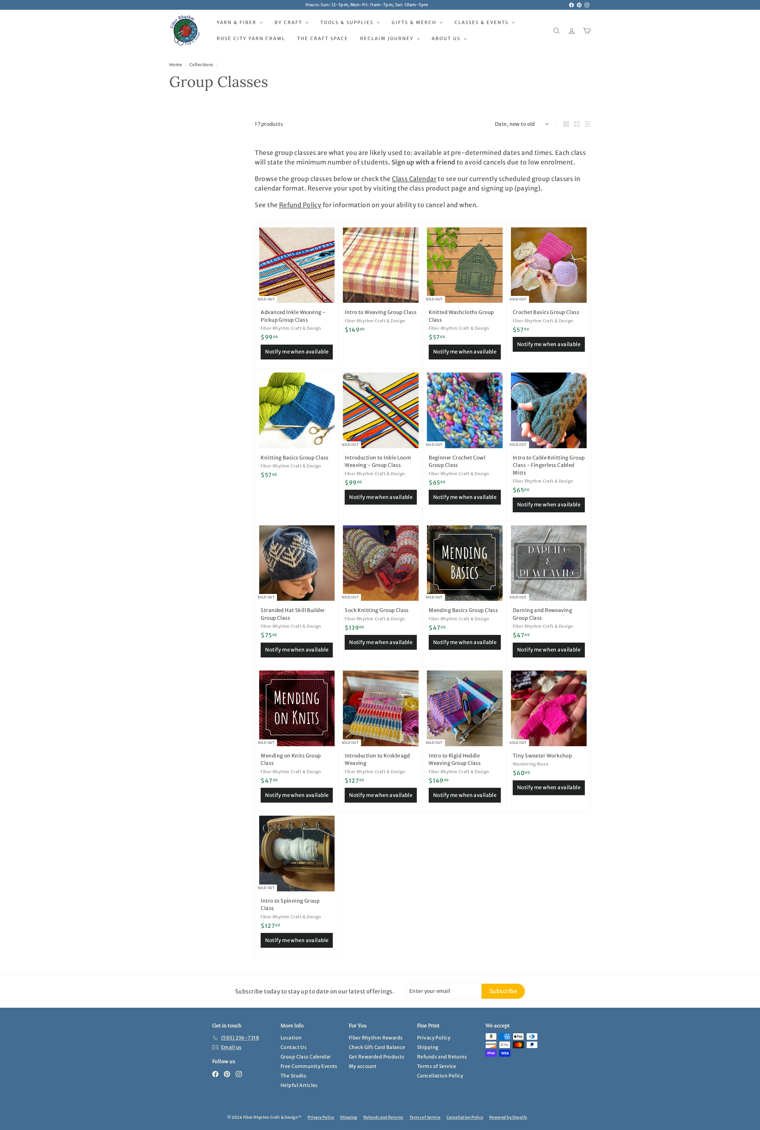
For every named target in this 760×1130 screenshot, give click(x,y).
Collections (201, 64)
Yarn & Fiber (237, 22)
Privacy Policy (433, 1038)
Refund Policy (300, 205)
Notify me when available (296, 351)
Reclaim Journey (387, 38)
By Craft (289, 22)
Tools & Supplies (347, 22)
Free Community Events (309, 1066)
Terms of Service (436, 1066)
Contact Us (294, 1047)
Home (176, 64)
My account (362, 1066)
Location (291, 1038)
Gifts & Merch (415, 22)
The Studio (293, 1076)
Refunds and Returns (442, 1057)
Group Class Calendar (306, 1057)
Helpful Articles (299, 1085)
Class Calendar (414, 179)
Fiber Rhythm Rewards (376, 1038)
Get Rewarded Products (377, 1057)
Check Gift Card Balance (377, 1047)
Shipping (427, 1047)
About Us (447, 38)
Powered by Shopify (508, 1117)
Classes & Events (482, 22)
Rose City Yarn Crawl (251, 38)
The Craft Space (322, 38)
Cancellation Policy (440, 1076)
